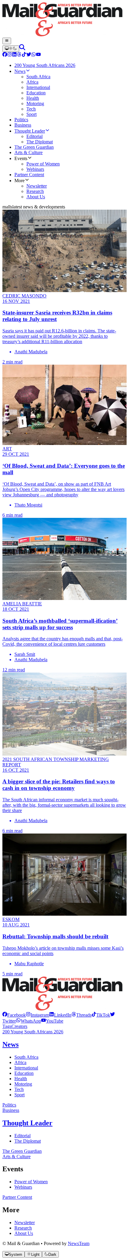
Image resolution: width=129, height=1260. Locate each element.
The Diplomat (27, 1141)
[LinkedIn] (14, 55)
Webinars (23, 1187)
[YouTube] (38, 55)
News (10, 1044)
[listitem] (14, 1014)
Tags (6, 1026)
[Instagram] (9, 55)
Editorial (22, 1135)
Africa (20, 1062)
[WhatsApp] (33, 55)
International (26, 1067)
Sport (19, 1094)
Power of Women (31, 1181)
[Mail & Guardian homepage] (64, 20)
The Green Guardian (22, 1151)
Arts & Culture (16, 1156)
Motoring (23, 1083)
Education (24, 1073)
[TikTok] (24, 55)
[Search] (22, 48)
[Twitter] (28, 55)
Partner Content (17, 1197)
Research (23, 1227)
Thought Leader (27, 1123)
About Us (23, 1233)
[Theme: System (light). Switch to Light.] (10, 48)
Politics (9, 1104)
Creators (19, 1026)
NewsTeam (78, 1243)
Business (10, 1110)
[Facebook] (4, 55)
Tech (19, 1089)
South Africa (26, 1057)
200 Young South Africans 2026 (32, 1031)
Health (20, 1078)
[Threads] (19, 55)
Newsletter (24, 1222)
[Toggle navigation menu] (6, 41)
